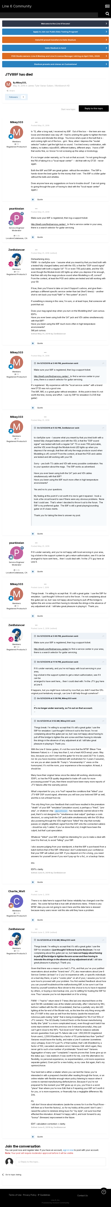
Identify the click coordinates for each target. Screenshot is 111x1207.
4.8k (17, 235)
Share (11, 90)
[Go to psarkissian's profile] (16, 218)
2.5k (17, 913)
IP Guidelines (44, 1195)
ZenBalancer (16, 249)
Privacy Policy (29, 1195)
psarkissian (16, 208)
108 (17, 272)
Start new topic (68, 109)
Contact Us (82, 1195)
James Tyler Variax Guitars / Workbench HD (49, 85)
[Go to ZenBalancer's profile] (16, 259)
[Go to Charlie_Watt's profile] (16, 901)
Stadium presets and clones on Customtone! (55, 64)
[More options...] (36, 122)
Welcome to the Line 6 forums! (55, 23)
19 (17, 144)
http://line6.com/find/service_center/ (49, 224)
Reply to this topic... (30, 1162)
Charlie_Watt (16, 891)
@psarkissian (61, 811)
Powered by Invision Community (55, 1203)
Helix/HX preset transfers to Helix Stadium (55, 40)
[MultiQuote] (33, 199)
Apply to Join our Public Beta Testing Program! (55, 32)
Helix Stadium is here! (55, 48)
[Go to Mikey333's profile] (8, 84)
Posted (40, 125)
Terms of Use (15, 1195)
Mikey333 (21, 82)
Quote (40, 199)
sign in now (68, 1150)
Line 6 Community (17, 6)
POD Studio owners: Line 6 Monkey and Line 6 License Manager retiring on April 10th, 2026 (55, 56)
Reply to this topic (94, 108)
